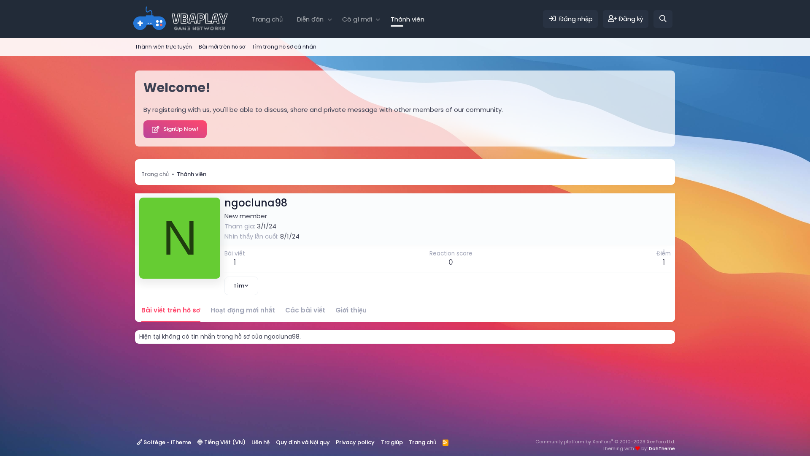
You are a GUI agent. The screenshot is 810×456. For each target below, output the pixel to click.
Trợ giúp (392, 442)
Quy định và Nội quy (303, 442)
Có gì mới (357, 19)
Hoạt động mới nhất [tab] (243, 310)
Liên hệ (260, 442)
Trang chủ (267, 19)
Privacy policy (355, 442)
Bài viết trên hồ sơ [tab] (170, 310)
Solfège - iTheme (166, 442)
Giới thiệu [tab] (351, 310)
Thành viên (407, 19)
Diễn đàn (310, 19)
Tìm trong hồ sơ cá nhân (284, 47)
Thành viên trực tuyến (163, 47)
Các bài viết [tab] (305, 310)
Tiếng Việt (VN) (224, 442)
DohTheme (662, 448)
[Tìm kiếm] (662, 18)
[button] (329, 19)
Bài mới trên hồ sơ (222, 47)
